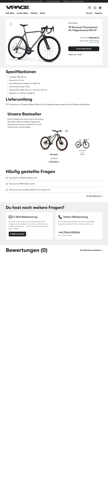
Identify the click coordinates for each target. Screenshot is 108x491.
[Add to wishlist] (66, 131)
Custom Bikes (72, 23)
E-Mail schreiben (17, 234)
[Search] (90, 8)
